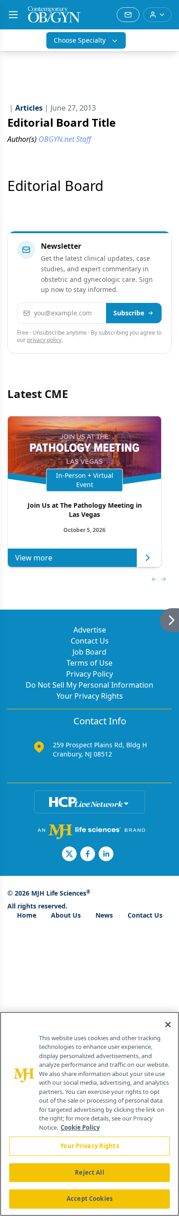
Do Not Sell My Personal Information (89, 685)
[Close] (168, 1024)
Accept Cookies (89, 1198)
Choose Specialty (80, 40)
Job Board (89, 652)
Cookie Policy (80, 1127)
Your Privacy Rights (89, 696)
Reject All (89, 1172)
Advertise (89, 630)
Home (26, 915)
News (104, 915)
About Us (66, 915)
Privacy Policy (89, 674)
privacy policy (44, 340)
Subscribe (128, 312)
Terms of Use (89, 663)
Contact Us (90, 641)
